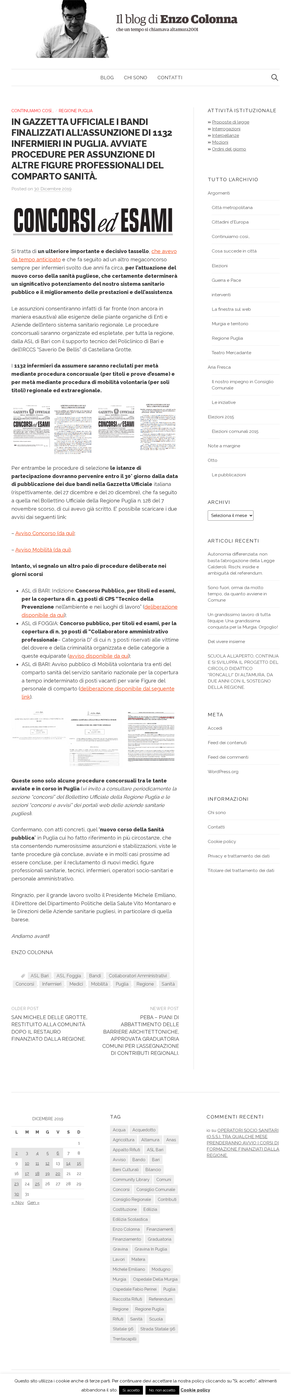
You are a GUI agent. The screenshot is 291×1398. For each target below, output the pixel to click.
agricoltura (123, 1139)
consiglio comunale (155, 1189)
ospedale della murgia (155, 1279)
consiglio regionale (132, 1199)
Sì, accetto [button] (131, 1390)
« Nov (17, 1202)
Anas (171, 1139)
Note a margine (224, 445)
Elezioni (220, 265)
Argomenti (219, 193)
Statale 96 (123, 1328)
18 (37, 1173)
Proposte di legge (230, 122)
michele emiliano (129, 1269)
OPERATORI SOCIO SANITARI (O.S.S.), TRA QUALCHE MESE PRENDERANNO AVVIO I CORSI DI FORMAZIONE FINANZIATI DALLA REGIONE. (243, 1143)
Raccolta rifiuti (127, 1299)
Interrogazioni (226, 129)
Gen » (33, 1202)
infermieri (51, 984)
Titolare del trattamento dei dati (241, 870)
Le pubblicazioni (229, 474)
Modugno (161, 1269)
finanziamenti (160, 1229)
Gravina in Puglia (151, 1249)
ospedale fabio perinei (135, 1289)
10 (27, 1163)
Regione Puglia (76, 110)
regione (145, 984)
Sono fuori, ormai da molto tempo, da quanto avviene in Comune (237, 594)
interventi (221, 294)
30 (16, 1194)
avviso (119, 1159)
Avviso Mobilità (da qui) (43, 550)
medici (76, 984)
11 (37, 1163)
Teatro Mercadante (231, 352)
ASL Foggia (69, 975)
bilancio (153, 1169)
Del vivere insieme (226, 641)
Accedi (215, 728)
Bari (156, 1159)
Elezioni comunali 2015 (235, 431)
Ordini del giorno (229, 149)
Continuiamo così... (32, 110)
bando (138, 1159)
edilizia (150, 1209)
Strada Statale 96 (157, 1328)
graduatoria (159, 1239)
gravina (120, 1249)
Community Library (131, 1179)
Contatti (169, 77)
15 (79, 1163)
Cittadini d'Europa (230, 222)
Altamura (150, 1139)
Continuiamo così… (231, 236)
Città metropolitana (232, 207)
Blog (107, 77)
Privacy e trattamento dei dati (239, 856)
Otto (212, 460)
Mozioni (220, 142)
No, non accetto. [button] (162, 1390)
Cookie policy (222, 841)
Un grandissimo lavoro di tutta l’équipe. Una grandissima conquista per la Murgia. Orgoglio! (243, 621)
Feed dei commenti (228, 757)
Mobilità (99, 984)
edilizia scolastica (130, 1219)
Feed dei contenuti (227, 742)
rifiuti (118, 1318)
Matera (138, 1259)
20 (57, 1173)
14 (68, 1163)
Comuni (163, 1179)
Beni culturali (126, 1169)
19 (47, 1173)
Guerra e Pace (226, 280)
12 (47, 1163)
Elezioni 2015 (221, 417)
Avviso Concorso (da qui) (44, 533)
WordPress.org (223, 771)
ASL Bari (40, 975)
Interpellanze (225, 135)
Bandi (95, 975)
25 (37, 1183)
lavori (119, 1259)
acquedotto (143, 1129)
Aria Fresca (219, 367)
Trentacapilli (124, 1338)
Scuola (156, 1318)
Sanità (168, 984)
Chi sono (135, 77)
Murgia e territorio (230, 323)
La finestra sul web (231, 309)
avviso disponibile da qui (98, 656)
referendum (160, 1299)
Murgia (119, 1279)
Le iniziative (224, 402)
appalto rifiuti (126, 1149)
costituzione (125, 1209)
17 (27, 1173)
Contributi (167, 1199)
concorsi (25, 984)
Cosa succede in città (234, 251)
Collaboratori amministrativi (138, 975)
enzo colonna (126, 1229)
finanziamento (127, 1239)
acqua (119, 1129)
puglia (122, 984)
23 (16, 1183)
